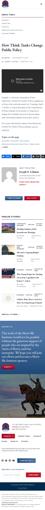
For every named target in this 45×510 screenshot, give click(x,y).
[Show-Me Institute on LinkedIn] (10, 460)
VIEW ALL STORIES (10, 314)
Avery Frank (23, 306)
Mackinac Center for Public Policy (15, 144)
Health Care (6, 23)
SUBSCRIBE (33, 475)
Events (4, 441)
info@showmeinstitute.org (10, 502)
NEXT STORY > (32, 198)
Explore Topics (24, 436)
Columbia (5, 141)
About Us (14, 441)
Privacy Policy (22, 488)
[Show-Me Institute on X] (6, 460)
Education (5, 20)
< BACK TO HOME (14, 198)
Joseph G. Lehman (11, 62)
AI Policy (24, 441)
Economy (5, 27)
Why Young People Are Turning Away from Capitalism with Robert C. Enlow (29, 277)
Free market (24, 141)
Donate (7, 367)
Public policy (35, 144)
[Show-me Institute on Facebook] (3, 460)
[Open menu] (41, 4)
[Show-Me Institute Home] (5, 4)
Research (37, 436)
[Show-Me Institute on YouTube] (13, 460)
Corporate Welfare (8, 33)
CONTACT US (25, 461)
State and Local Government (12, 30)
